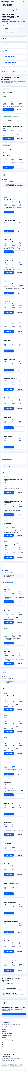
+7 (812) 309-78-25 (8, 1054)
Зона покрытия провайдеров (9, 1040)
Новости (4, 1037)
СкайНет (6, 71)
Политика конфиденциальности (9, 1044)
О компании (5, 1042)
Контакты (4, 1046)
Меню (24, 1)
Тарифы (4, 1031)
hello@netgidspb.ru (6, 1056)
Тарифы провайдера (9, 192)
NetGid (5, 1)
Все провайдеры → (5, 84)
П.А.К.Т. (5, 676)
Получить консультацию (14, 1013)
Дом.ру (25, 71)
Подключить (8, 109)
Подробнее (19, 109)
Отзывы (4, 1029)
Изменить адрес (9, 32)
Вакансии (4, 1048)
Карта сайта (5, 1050)
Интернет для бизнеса (7, 1033)
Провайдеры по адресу (13, 9)
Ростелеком (16, 71)
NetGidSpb (4, 9)
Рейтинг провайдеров (7, 1035)
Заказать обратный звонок (6, 5)
